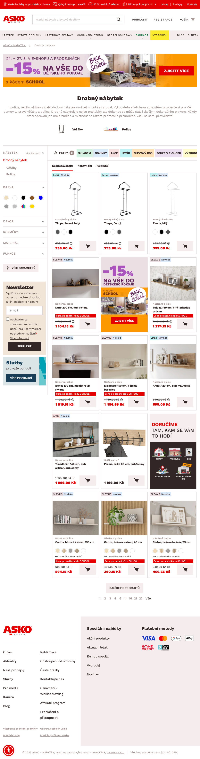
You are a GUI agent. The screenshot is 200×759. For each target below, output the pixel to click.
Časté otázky (49, 670)
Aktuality (9, 661)
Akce (114, 153)
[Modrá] (40, 197)
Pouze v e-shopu (168, 153)
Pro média (10, 688)
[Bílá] (14, 197)
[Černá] (23, 197)
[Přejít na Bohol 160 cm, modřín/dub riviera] (75, 361)
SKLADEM (84, 153)
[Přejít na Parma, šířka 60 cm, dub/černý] (124, 439)
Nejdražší (102, 165)
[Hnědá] (32, 197)
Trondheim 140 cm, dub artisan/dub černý (70, 464)
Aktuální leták (97, 647)
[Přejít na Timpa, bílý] (173, 199)
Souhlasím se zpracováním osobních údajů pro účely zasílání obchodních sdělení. (25, 326)
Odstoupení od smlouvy (57, 661)
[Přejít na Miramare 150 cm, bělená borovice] (124, 361)
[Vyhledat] (119, 19)
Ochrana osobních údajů (53, 728)
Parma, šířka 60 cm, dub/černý (124, 462)
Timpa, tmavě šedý (67, 221)
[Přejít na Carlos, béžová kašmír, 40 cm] (124, 518)
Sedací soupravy (119, 35)
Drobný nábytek (15, 160)
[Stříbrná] (14, 206)
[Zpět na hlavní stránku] (14, 19)
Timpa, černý (114, 221)
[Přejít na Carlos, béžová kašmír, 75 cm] (173, 518)
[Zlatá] (32, 206)
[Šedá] (6, 206)
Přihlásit (140, 19)
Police (10, 174)
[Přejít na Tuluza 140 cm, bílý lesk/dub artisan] (173, 283)
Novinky (101, 153)
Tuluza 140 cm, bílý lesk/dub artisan (171, 307)
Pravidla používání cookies (54, 735)
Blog (180, 35)
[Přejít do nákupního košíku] (187, 19)
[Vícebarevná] (23, 206)
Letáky (164, 4)
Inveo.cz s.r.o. (115, 752)
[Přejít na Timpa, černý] (124, 199)
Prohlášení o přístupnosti (49, 715)
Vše (148, 598)
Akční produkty (98, 638)
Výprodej (93, 665)
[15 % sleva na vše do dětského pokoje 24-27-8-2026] (100, 85)
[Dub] (64, 551)
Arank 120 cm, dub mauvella (171, 384)
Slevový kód (143, 153)
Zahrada (142, 35)
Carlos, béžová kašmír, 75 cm (171, 540)
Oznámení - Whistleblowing (51, 691)
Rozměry (10, 232)
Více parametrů (23, 267)
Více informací (19, 338)
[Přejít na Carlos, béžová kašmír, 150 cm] (75, 518)
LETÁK (126, 153)
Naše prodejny (13, 670)
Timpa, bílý (163, 221)
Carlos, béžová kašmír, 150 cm (74, 540)
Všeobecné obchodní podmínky (20, 728)
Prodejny (177, 4)
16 (130, 598)
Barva (8, 187)
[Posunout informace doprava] (152, 4)
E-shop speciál (98, 656)
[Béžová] (6, 197)
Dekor (8, 221)
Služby (193, 35)
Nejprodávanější (62, 165)
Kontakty (192, 4)
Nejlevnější (85, 165)
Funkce (9, 253)
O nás (7, 652)
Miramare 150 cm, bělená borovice (120, 386)
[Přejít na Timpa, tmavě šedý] (75, 199)
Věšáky (11, 168)
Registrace (163, 19)
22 (141, 598)
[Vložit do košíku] (87, 246)
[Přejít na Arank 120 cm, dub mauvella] (173, 361)
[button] (8, 750)
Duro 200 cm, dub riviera (71, 305)
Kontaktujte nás (52, 679)
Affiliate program (52, 703)
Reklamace (48, 652)
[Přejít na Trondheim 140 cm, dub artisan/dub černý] (75, 439)
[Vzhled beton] (70, 551)
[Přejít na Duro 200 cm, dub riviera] (75, 283)
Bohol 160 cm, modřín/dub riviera (72, 386)
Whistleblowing (11, 735)
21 (135, 598)
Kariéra (8, 697)
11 (125, 598)
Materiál (11, 243)
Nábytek (10, 152)
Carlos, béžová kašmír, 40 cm (123, 540)
